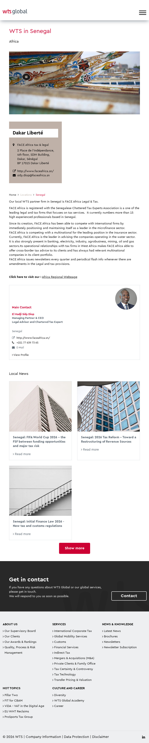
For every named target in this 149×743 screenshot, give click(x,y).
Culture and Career (68, 688)
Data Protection (76, 737)
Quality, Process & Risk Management (20, 650)
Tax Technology (65, 674)
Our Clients (12, 636)
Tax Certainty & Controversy (73, 669)
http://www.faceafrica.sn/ (35, 171)
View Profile (21, 355)
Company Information (43, 737)
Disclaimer (100, 737)
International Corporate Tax (73, 631)
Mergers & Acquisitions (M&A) (74, 658)
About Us (10, 624)
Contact (129, 596)
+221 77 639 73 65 (27, 342)
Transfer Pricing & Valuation (73, 680)
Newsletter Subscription (120, 647)
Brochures (111, 636)
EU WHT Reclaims (17, 711)
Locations (26, 195)
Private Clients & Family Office (74, 663)
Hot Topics (11, 688)
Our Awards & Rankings (20, 641)
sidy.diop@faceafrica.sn (33, 175)
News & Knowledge (117, 624)
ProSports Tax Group (19, 716)
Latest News (112, 631)
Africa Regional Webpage (59, 277)
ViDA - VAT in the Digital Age (24, 706)
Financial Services (66, 647)
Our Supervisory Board (20, 631)
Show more (74, 548)
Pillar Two (11, 695)
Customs (60, 641)
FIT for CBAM (14, 700)
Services (59, 624)
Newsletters (112, 641)
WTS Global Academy (69, 700)
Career (58, 706)
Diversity (60, 695)
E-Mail (20, 347)
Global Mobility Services (70, 636)
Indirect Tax (62, 652)
